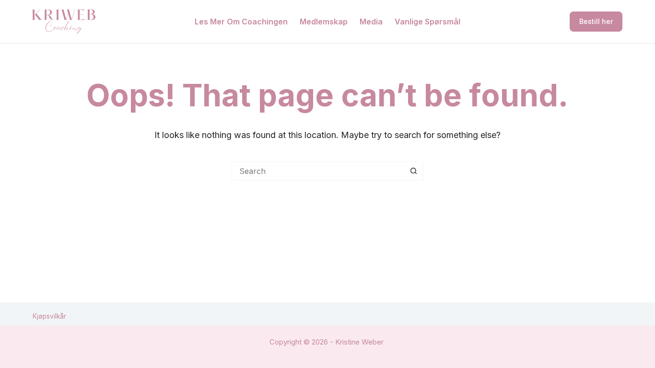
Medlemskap (324, 21)
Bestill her (596, 21)
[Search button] (413, 171)
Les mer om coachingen (241, 21)
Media (371, 21)
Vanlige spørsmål (427, 21)
